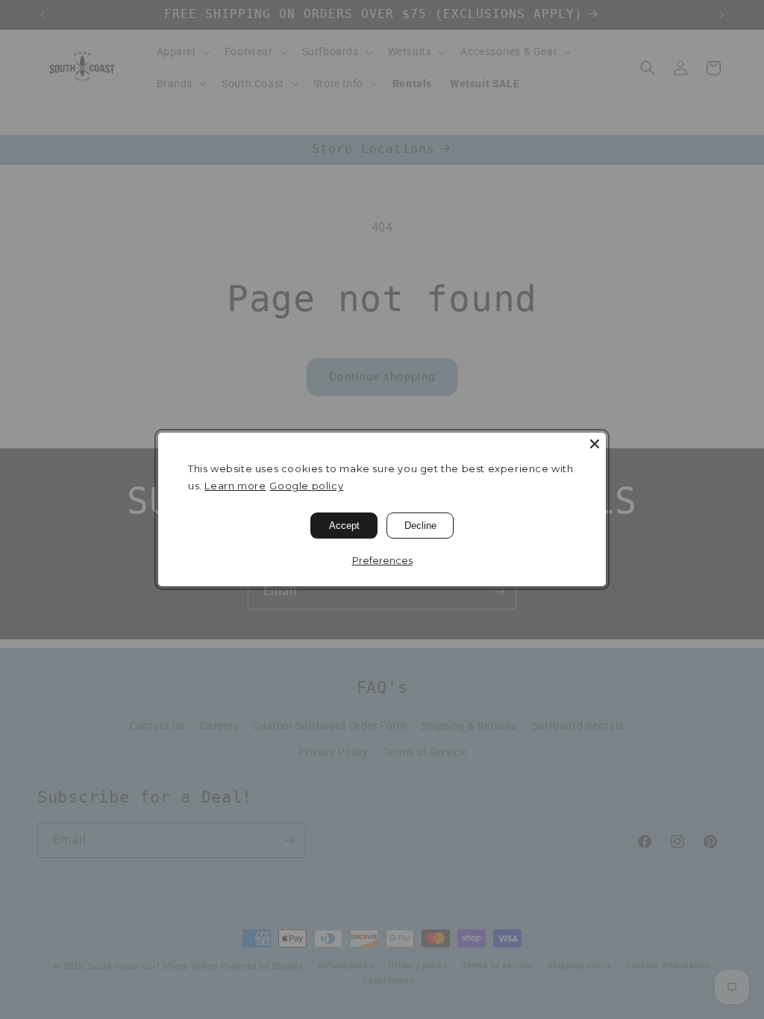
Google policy (306, 486)
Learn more (235, 486)
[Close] (594, 443)
